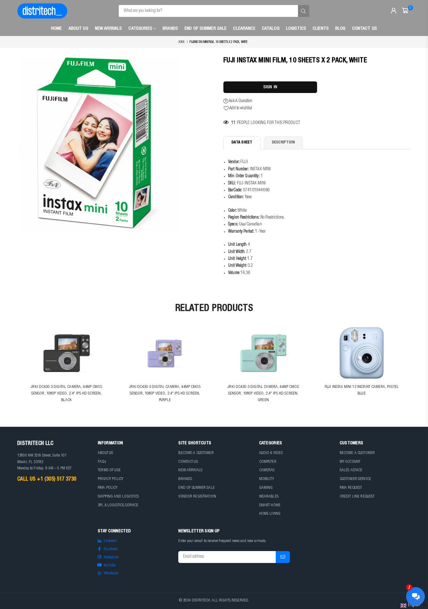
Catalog (270, 28)
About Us (78, 28)
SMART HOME (269, 505)
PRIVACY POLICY (110, 479)
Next (414, 368)
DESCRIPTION (283, 143)
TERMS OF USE (109, 470)
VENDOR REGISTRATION (197, 497)
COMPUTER (267, 462)
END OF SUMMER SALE (196, 488)
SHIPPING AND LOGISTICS (118, 497)
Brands (170, 28)
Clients (321, 28)
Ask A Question (240, 101)
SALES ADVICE (351, 470)
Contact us (364, 28)
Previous (13, 368)
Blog (340, 28)
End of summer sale (206, 28)
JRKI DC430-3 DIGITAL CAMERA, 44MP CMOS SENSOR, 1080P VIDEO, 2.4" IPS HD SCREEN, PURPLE (164, 393)
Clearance (244, 28)
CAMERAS (267, 470)
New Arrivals (108, 28)
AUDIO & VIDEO (271, 453)
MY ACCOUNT (350, 462)
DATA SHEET (242, 143)
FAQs (102, 462)
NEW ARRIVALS (190, 470)
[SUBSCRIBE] (283, 557)
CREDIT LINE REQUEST (357, 497)
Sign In (270, 87)
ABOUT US (105, 453)
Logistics (296, 28)
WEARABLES (269, 497)
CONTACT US (188, 462)
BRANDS (185, 479)
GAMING (266, 488)
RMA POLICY (107, 488)
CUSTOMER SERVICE (355, 479)
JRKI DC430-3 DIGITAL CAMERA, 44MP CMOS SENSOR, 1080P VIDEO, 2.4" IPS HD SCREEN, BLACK (66, 393)
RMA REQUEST (351, 488)
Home (56, 28)
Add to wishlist (240, 108)
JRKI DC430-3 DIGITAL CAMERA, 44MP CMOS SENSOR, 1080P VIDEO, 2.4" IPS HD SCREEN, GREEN (263, 393)
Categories (141, 28)
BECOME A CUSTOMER (195, 453)
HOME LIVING (270, 514)
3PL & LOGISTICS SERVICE (118, 505)
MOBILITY (266, 479)
